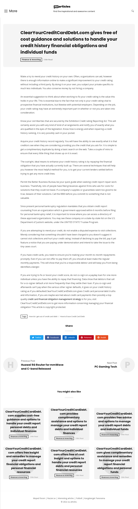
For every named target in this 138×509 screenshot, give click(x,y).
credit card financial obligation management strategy (54, 299)
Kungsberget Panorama (94, 498)
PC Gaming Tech (106, 367)
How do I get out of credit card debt (43, 316)
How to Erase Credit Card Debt (72, 316)
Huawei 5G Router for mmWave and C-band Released (42, 367)
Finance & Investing (31, 59)
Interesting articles (66, 498)
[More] (6, 11)
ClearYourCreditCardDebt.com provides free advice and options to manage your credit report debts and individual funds (114, 421)
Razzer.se (51, 498)
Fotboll (79, 498)
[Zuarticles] (62, 7)
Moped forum (39, 498)
